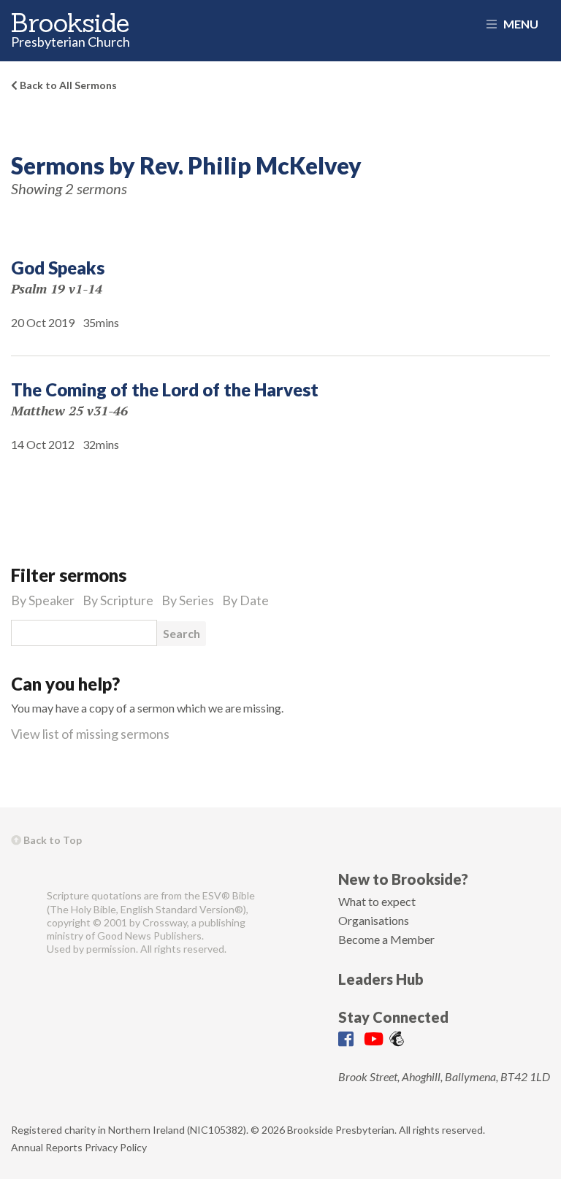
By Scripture (118, 600)
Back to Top (51, 840)
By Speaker (43, 600)
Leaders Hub (381, 979)
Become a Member (386, 939)
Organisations (373, 920)
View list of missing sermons (90, 734)
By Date (245, 600)
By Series (187, 600)
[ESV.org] (23, 902)
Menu (519, 24)
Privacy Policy (116, 1147)
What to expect (377, 901)
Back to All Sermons (67, 85)
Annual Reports (47, 1147)
